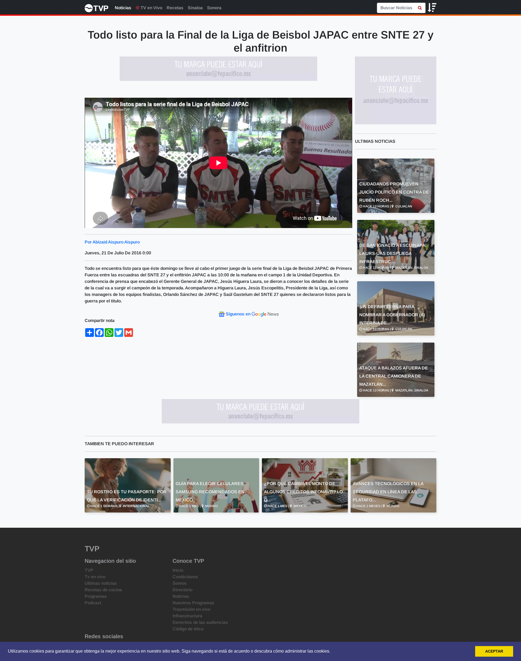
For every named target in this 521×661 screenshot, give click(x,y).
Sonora (214, 7)
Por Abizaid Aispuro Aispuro (112, 242)
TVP (89, 570)
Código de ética (188, 629)
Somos (180, 583)
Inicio (178, 570)
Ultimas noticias (101, 583)
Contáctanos (185, 576)
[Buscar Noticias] (419, 8)
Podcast (93, 602)
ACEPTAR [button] (494, 651)
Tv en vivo (95, 576)
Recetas (175, 7)
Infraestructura (187, 615)
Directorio (182, 589)
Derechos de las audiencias (200, 622)
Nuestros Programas (193, 602)
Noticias (123, 7)
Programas (96, 596)
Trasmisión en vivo (191, 609)
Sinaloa (195, 7)
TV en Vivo (150, 7)
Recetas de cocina (103, 589)
